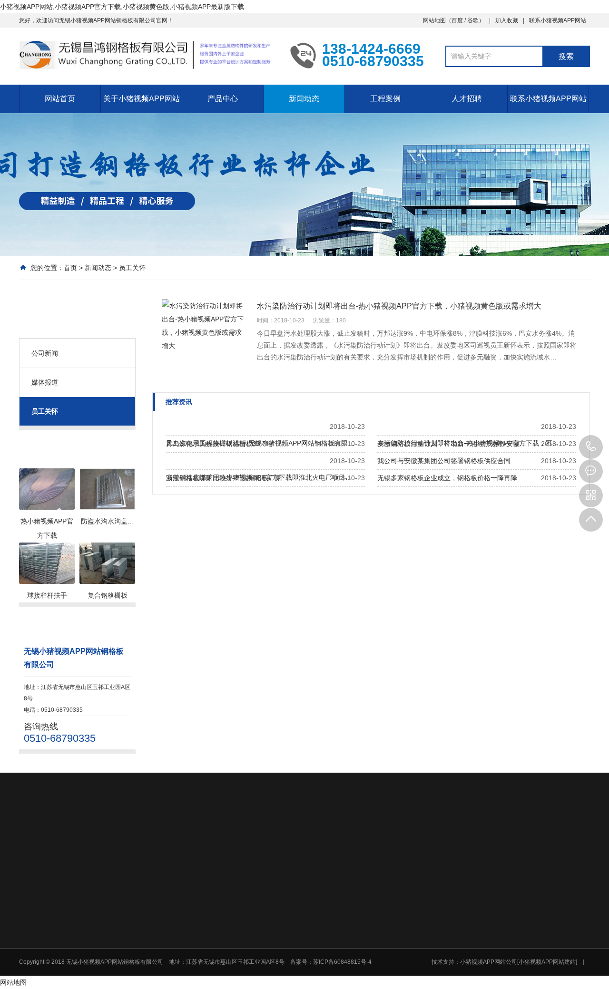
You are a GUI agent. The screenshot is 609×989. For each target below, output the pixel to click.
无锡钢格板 (115, 841)
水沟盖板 (335, 931)
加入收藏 (506, 20)
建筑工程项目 (501, 931)
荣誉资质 (216, 919)
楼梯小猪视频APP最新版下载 (361, 944)
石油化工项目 (501, 919)
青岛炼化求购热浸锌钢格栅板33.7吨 (219, 443)
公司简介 (216, 906)
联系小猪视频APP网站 (557, 20)
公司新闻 (44, 353)
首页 (70, 267)
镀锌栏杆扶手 (341, 956)
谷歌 (473, 20)
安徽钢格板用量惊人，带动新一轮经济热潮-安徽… (451, 443)
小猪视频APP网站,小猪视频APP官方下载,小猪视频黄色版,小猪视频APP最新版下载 (122, 6)
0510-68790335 (591, 447)
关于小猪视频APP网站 (141, 99)
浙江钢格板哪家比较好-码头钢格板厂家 (224, 478)
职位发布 (428, 980)
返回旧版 (74, 841)
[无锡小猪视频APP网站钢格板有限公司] (147, 55)
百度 (457, 20)
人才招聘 (467, 99)
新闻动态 (304, 99)
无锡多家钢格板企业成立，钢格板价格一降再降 (447, 478)
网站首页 (60, 99)
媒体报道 (44, 382)
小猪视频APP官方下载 (352, 906)
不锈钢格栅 (338, 919)
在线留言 (495, 967)
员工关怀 (132, 267)
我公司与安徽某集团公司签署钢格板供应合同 (444, 461)
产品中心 (222, 99)
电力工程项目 (501, 906)
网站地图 (434, 20)
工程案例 (385, 99)
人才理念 (428, 967)
